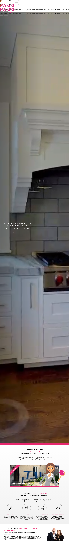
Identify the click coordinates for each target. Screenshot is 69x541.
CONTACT (55, 1)
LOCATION (26, 1)
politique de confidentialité (41, 14)
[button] (62, 2)
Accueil (16, 1)
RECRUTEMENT (48, 1)
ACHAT (21, 1)
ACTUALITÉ (41, 1)
